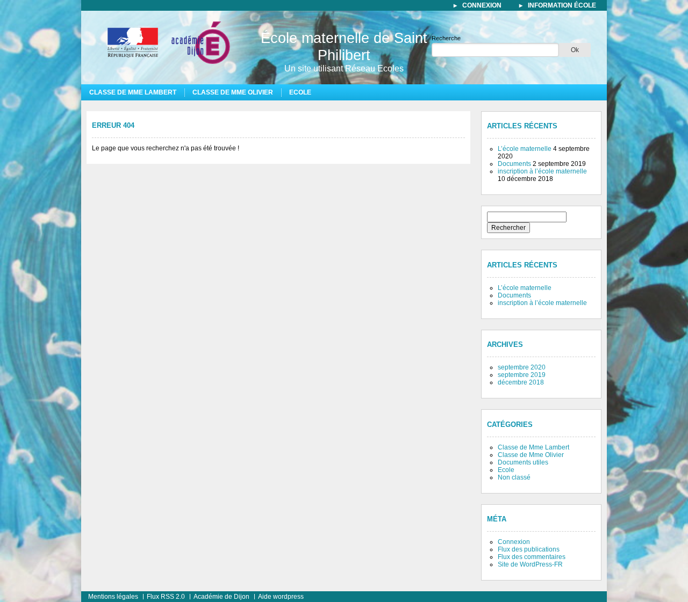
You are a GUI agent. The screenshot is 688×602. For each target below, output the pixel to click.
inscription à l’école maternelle (542, 171)
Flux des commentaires (531, 557)
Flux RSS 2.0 (166, 596)
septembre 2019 (522, 375)
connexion (481, 5)
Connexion (514, 542)
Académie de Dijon (221, 596)
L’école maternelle (524, 149)
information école (562, 5)
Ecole (300, 92)
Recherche (446, 38)
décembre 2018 (521, 382)
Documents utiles (523, 462)
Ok (575, 50)
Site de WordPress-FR (530, 564)
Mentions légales (113, 596)
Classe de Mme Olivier (232, 92)
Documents (514, 164)
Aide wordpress (281, 596)
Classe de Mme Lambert (132, 92)
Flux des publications (529, 549)
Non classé (514, 477)
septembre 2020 (522, 367)
